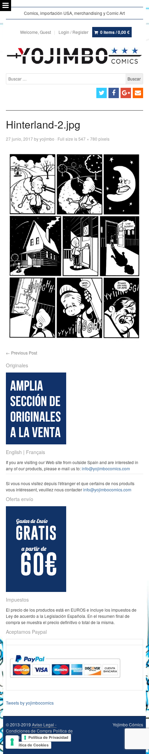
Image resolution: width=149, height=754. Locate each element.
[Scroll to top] (136, 744)
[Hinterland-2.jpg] (74, 245)
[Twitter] (101, 93)
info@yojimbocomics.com (106, 468)
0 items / (115, 32)
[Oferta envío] (36, 590)
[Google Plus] (126, 93)
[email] (138, 93)
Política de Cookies (31, 745)
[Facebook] (113, 93)
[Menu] (5, 5)
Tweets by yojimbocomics (30, 703)
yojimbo (47, 139)
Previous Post (21, 353)
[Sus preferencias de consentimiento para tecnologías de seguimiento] (12, 741)
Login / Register (73, 32)
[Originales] (36, 442)
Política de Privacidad (48, 737)
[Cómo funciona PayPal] (65, 684)
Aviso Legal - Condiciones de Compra (31, 728)
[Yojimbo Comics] (74, 55)
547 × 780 (87, 139)
